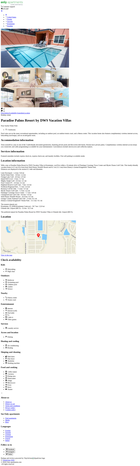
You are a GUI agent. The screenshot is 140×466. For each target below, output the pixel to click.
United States (11, 17)
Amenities (20, 113)
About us (8, 402)
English (7, 431)
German (8, 435)
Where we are (10, 404)
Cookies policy (10, 410)
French (7, 438)
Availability (13, 113)
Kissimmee (11, 24)
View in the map (6, 255)
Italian (7, 440)
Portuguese (9, 436)
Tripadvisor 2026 (8, 460)
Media (7, 420)
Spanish (8, 433)
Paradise (10, 26)
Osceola (10, 21)
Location (27, 113)
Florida (9, 19)
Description (5, 113)
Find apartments (10, 418)
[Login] (2, 11)
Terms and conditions (12, 406)
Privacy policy (10, 408)
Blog (7, 422)
